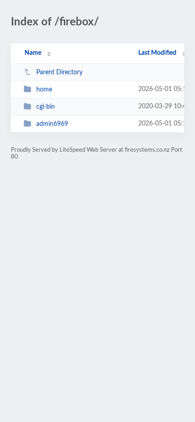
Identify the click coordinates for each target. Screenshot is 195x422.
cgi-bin (45, 107)
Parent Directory (59, 72)
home (44, 89)
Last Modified (157, 53)
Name (32, 53)
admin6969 (52, 124)
